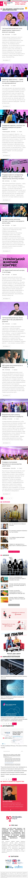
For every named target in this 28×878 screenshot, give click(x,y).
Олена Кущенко (6, 131)
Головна (2, 7)
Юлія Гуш (4, 418)
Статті (14, 34)
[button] (8, 808)
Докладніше (6, 60)
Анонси (15, 274)
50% (3, 34)
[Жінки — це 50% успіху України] (8, 4)
